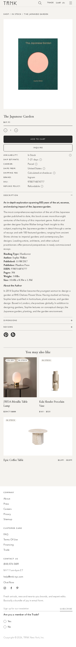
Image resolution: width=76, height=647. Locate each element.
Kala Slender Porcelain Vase (51, 403)
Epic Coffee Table (13, 460)
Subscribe (66, 609)
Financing (9, 545)
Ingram (31, 177)
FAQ (6, 534)
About (7, 499)
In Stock (17, 14)
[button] (40, 2)
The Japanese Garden (36, 14)
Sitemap (8, 519)
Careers (8, 509)
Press (6, 504)
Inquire (38, 148)
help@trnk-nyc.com (13, 577)
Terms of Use (11, 540)
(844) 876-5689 (11, 564)
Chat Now (9, 582)
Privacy (7, 514)
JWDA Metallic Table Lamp (16, 403)
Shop (6, 14)
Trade (50, 3)
